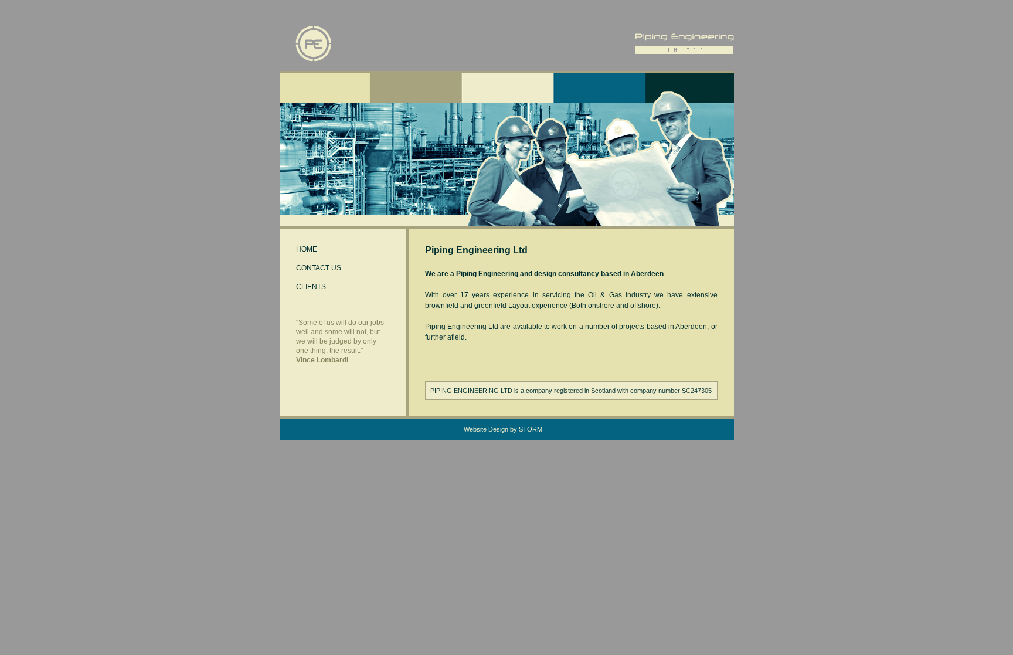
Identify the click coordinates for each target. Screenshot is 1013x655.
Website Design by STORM (503, 429)
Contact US (318, 268)
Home (306, 249)
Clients (311, 287)
